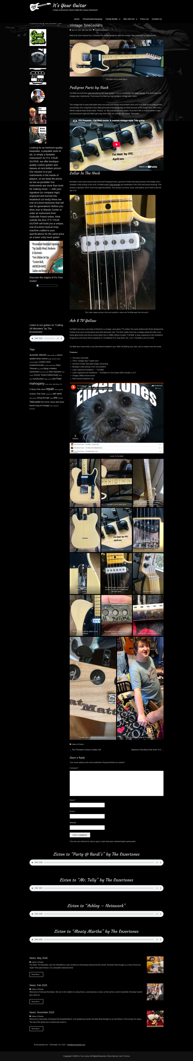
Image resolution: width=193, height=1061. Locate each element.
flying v (47, 368)
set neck (57, 393)
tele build (60, 398)
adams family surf (52, 355)
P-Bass (32, 389)
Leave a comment (101, 30)
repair (50, 389)
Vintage (45, 405)
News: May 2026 (38, 958)
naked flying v (56, 384)
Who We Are (129, 19)
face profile (40, 368)
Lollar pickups (114, 185)
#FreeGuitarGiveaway (92, 19)
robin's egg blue (59, 389)
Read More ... (36, 974)
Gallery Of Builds (78, 744)
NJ (61, 384)
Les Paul (56, 378)
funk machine (55, 372)
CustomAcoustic (36, 365)
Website (73, 823)
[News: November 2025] (155, 1019)
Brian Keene (42, 359)
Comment (74, 768)
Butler (58, 359)
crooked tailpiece (34, 362)
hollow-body (52, 375)
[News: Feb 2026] (155, 992)
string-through (43, 398)
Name (73, 800)
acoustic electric (38, 354)
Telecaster (35, 401)
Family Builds (112, 19)
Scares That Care (37, 394)
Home (76, 19)
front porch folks (44, 372)
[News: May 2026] (155, 965)
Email (72, 811)
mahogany (37, 383)
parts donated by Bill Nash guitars (101, 93)
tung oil (38, 405)
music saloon (48, 384)
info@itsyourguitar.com (76, 1045)
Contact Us (157, 19)
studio (51, 398)
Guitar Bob (88, 30)
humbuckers (38, 379)
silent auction (33, 398)
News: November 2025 (41, 1012)
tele (55, 397)
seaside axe (49, 394)
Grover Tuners (40, 375)
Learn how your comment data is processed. (118, 841)
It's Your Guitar (69, 5)
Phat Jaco (40, 389)
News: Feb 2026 (38, 985)
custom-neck (44, 362)
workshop (32, 408)
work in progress (54, 405)
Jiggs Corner (47, 379)
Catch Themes (124, 1056)
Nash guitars (140, 93)
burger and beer (52, 359)
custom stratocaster (49, 365)
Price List (144, 19)
